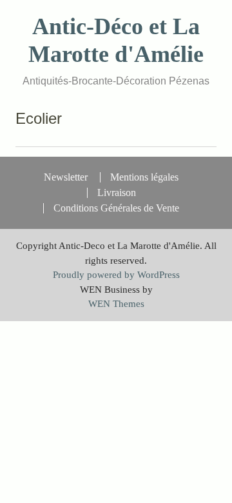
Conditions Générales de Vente (116, 208)
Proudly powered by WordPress (116, 275)
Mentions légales (144, 177)
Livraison (116, 193)
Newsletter (66, 177)
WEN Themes (116, 304)
